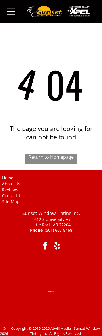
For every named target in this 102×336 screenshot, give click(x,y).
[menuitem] (15, 177)
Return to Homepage (51, 157)
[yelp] (57, 246)
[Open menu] (11, 11)
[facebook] (45, 246)
